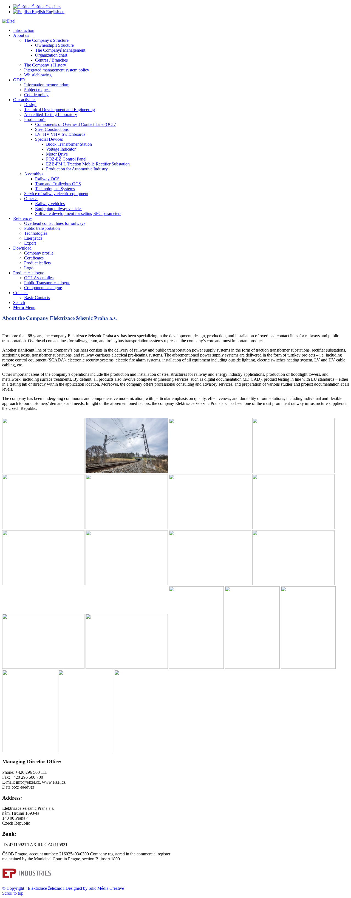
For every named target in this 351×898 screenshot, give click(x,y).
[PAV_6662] (252, 667)
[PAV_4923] (43, 527)
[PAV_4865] (210, 527)
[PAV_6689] (293, 527)
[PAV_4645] (43, 583)
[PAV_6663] (293, 471)
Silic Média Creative (105, 888)
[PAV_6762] (308, 667)
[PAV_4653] (127, 583)
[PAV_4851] (127, 527)
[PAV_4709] (210, 583)
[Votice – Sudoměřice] (43, 471)
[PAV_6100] (43, 667)
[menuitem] (181, 30)
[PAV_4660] (29, 750)
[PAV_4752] (293, 583)
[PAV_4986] (196, 667)
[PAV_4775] (85, 750)
